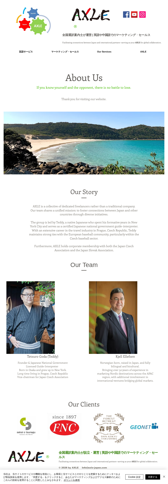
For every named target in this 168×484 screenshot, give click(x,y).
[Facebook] (126, 14)
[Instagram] (142, 14)
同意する (152, 476)
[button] (25, 51)
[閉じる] (164, 476)
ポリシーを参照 (72, 480)
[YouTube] (134, 14)
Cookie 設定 (134, 476)
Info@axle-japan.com (94, 467)
